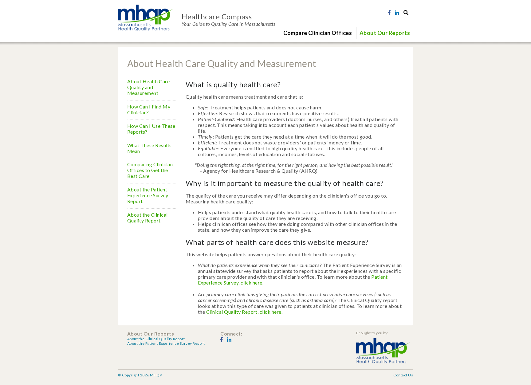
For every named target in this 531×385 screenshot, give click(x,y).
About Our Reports (385, 32)
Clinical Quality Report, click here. (244, 312)
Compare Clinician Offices (317, 32)
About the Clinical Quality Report (147, 217)
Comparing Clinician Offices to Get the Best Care (150, 170)
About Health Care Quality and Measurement (148, 87)
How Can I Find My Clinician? (148, 109)
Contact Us (403, 375)
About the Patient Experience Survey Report (147, 195)
